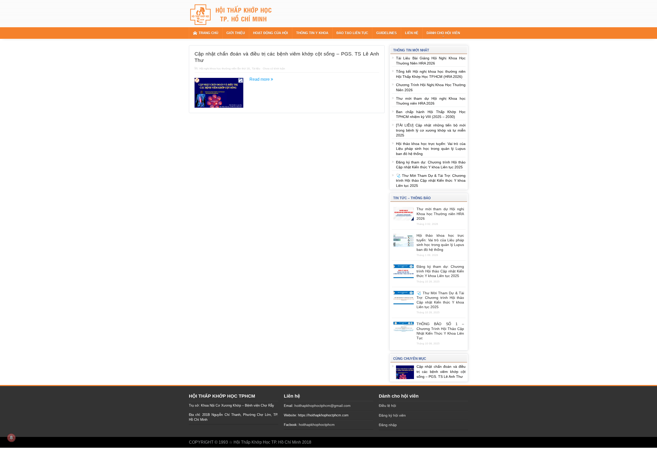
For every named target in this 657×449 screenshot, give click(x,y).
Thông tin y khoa (312, 33)
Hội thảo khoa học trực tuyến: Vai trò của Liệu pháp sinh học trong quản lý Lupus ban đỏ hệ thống (431, 149)
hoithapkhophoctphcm (317, 425)
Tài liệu (256, 68)
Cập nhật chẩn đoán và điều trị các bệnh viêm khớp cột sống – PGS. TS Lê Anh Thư (441, 371)
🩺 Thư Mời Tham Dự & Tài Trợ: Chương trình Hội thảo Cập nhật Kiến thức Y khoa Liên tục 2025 (431, 180)
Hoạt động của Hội (270, 33)
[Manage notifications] (11, 438)
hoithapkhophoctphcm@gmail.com (322, 406)
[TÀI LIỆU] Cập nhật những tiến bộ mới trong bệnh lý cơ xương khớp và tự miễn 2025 (431, 130)
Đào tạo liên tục (352, 33)
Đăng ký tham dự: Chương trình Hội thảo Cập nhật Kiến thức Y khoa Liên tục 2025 (440, 271)
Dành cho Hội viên (443, 33)
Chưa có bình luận (274, 68)
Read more (260, 79)
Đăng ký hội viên (392, 415)
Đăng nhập (388, 425)
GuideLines (386, 33)
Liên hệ (411, 33)
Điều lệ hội (387, 406)
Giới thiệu (235, 33)
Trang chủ (208, 33)
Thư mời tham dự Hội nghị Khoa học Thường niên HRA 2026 (440, 213)
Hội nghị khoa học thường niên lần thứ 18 (224, 68)
